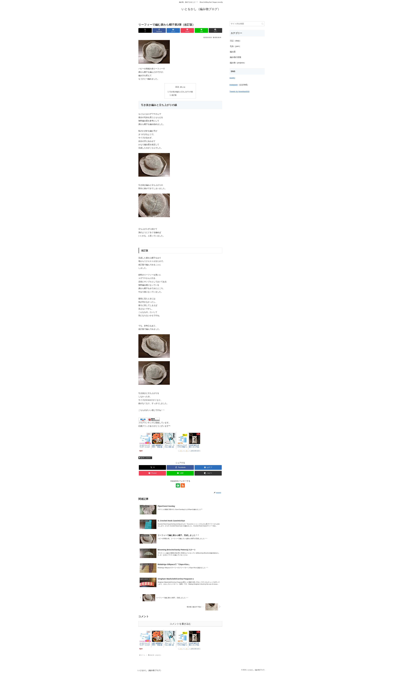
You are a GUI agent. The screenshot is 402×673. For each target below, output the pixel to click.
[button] (215, 30)
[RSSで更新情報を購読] (183, 485)
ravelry (232, 78)
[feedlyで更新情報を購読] (178, 485)
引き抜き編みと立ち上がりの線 (181, 92)
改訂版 (174, 95)
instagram (233, 85)
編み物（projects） (146, 457)
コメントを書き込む (180, 624)
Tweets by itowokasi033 (239, 92)
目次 (177, 87)
